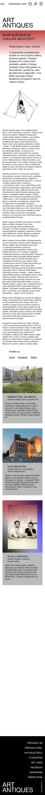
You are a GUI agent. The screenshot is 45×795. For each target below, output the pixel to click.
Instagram (36, 772)
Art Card (36, 762)
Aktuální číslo (33, 752)
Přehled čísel (33, 747)
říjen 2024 (36, 46)
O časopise (35, 757)
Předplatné (35, 777)
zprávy (27, 46)
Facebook (36, 767)
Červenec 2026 (17, 3)
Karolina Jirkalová (16, 46)
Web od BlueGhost (41, 786)
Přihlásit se (34, 742)
